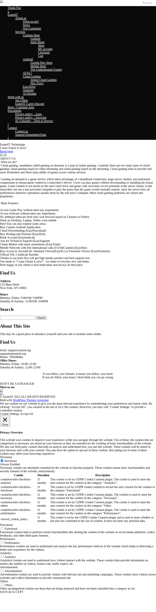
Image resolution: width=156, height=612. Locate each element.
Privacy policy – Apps (28, 114)
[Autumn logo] (1, 2)
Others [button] (4, 581)
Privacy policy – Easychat (30, 117)
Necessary (11, 460)
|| (8, 124)
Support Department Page (30, 134)
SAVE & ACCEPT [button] (11, 592)
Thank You (14, 7)
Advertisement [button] (9, 567)
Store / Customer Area (21, 107)
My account (45, 48)
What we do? (31, 21)
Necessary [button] (6, 457)
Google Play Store (41, 62)
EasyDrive (29, 86)
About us (20, 18)
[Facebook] (1, 391)
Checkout (44, 52)
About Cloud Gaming (43, 79)
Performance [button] (7, 539)
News (26, 24)
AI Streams (29, 93)
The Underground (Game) (46, 69)
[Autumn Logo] (1, 394)
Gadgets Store (31, 35)
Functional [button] (6, 524)
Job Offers (21, 100)
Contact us (21, 131)
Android (28, 59)
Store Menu (37, 42)
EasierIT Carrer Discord (29, 103)
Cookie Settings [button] (9, 413)
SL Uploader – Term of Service (34, 120)
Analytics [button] (5, 553)
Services (20, 31)
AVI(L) (27, 72)
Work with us (16, 96)
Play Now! (37, 83)
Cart (40, 55)
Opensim (28, 90)
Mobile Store (38, 66)
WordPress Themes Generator (31, 400)
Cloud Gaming (32, 76)
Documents (14, 110)
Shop (41, 45)
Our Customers (32, 28)
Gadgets (35, 38)
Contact (12, 127)
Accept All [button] (26, 413)
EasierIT (13, 14)
